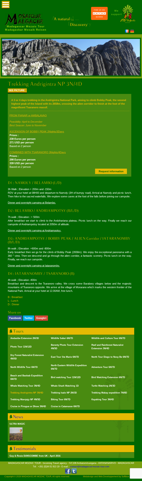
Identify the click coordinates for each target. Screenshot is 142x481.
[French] (127, 32)
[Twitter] (74, 473)
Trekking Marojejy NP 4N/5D (25, 399)
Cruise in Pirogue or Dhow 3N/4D (28, 406)
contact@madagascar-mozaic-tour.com (89, 466)
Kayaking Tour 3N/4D (102, 399)
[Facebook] (68, 473)
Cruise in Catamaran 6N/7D (65, 406)
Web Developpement (108, 476)
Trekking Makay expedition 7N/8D (109, 392)
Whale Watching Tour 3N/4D (25, 385)
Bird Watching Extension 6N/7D (108, 377)
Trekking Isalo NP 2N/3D (64, 392)
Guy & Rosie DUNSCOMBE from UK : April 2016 (35, 456)
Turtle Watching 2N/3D (103, 385)
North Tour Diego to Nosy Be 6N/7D (110, 357)
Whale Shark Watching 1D (65, 385)
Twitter (28, 318)
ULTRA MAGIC (17, 424)
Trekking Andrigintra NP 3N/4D (26, 392)
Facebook (15, 318)
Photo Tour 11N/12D (21, 346)
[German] (132, 32)
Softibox (125, 476)
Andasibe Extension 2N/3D (24, 338)
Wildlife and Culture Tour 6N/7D (108, 338)
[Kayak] (99, 19)
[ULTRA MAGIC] (16, 433)
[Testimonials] (24, 448)
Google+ (41, 318)
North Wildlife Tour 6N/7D (24, 367)
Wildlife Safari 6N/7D (62, 338)
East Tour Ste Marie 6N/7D (65, 357)
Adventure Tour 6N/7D (103, 367)
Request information (111, 171)
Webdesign (88, 476)
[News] (18, 416)
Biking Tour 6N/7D (60, 399)
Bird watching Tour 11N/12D (66, 377)
